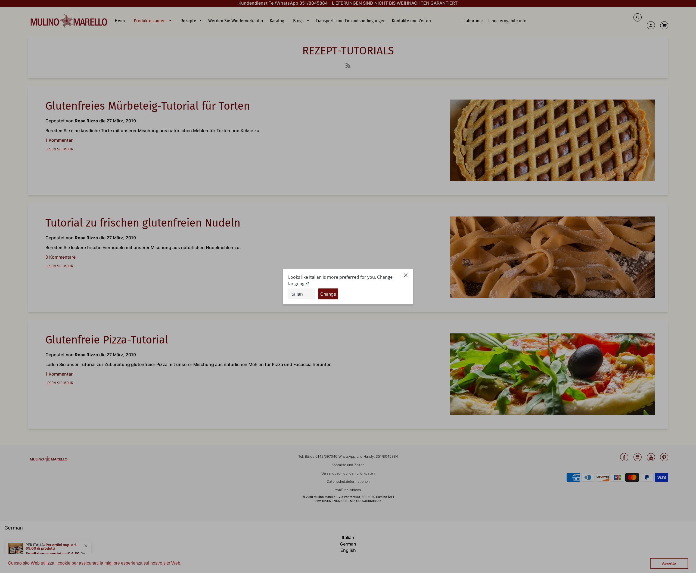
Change (328, 293)
